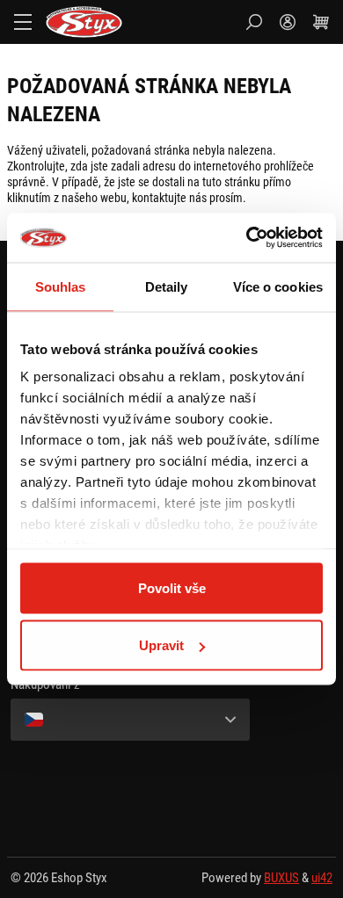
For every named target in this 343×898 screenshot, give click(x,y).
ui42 (321, 878)
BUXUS (281, 878)
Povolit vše (172, 587)
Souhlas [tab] (60, 286)
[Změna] (130, 720)
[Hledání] (254, 22)
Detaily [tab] (166, 286)
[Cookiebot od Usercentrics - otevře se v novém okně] (247, 238)
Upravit (161, 645)
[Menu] (23, 22)
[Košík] (321, 22)
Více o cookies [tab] (278, 286)
